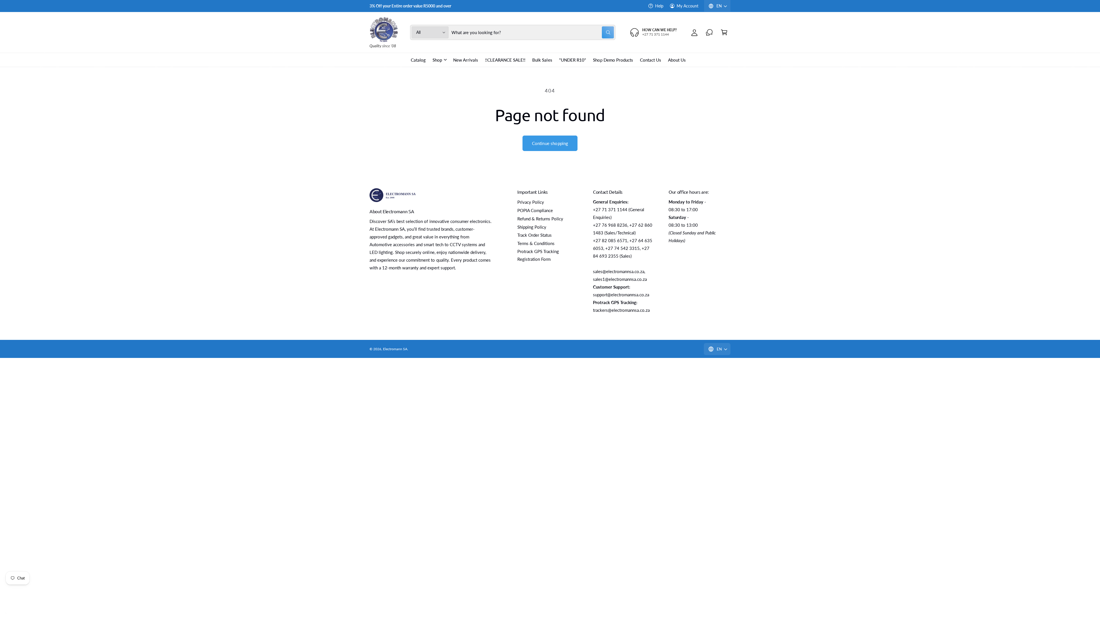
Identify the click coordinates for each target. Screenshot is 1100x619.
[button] (724, 32)
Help (659, 5)
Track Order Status (534, 235)
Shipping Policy (531, 227)
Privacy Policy (530, 202)
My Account (687, 5)
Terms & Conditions (536, 243)
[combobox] (533, 32)
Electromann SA (395, 349)
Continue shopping (550, 143)
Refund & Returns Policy (540, 218)
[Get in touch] (709, 32)
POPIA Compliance (535, 210)
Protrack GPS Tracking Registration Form (538, 255)
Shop (437, 59)
